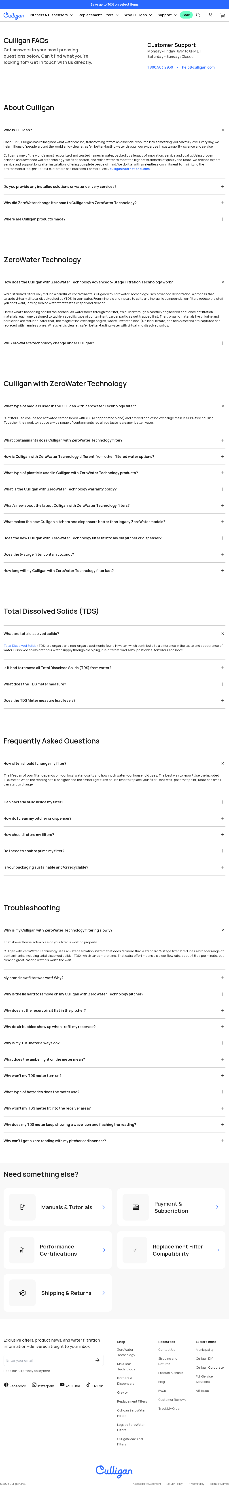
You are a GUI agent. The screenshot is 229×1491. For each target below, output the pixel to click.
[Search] (198, 15)
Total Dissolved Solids (20, 645)
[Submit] (97, 1360)
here (46, 1371)
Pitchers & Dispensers (49, 15)
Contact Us (166, 1349)
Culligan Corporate (210, 1367)
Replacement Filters (96, 15)
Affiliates (202, 1390)
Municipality (204, 1349)
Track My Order (169, 1408)
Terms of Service (219, 1484)
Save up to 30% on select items (115, 4)
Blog (161, 1382)
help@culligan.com (198, 67)
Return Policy (174, 1484)
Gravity (122, 1392)
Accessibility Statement (147, 1484)
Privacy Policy (196, 1484)
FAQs (162, 1390)
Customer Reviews (172, 1399)
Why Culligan (135, 15)
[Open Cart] (222, 15)
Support (165, 15)
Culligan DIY (204, 1358)
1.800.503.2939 (160, 67)
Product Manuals (170, 1373)
